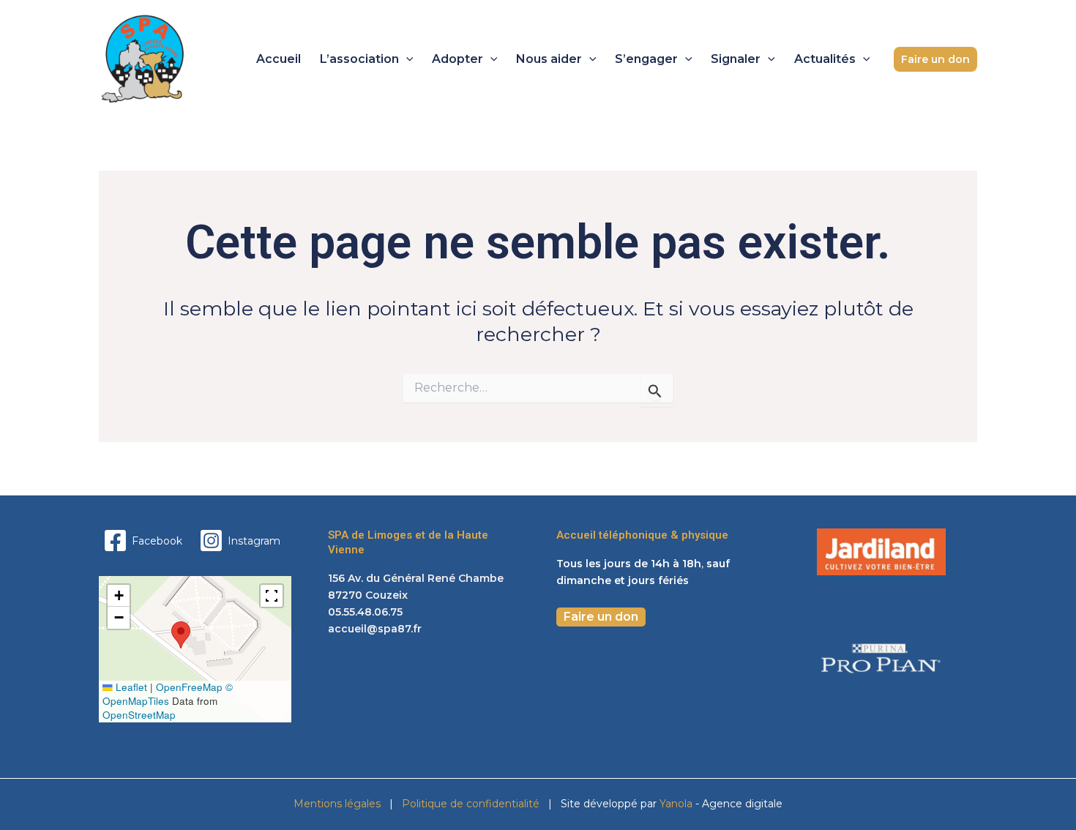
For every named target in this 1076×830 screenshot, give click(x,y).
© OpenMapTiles (167, 694)
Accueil (278, 59)
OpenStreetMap (139, 715)
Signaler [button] (736, 59)
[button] (406, 59)
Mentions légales (337, 803)
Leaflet (130, 687)
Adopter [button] (457, 59)
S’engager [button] (646, 59)
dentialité (515, 803)
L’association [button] (359, 59)
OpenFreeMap (189, 687)
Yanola (677, 803)
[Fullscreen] (272, 596)
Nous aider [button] (549, 59)
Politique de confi (445, 803)
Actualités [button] (825, 59)
